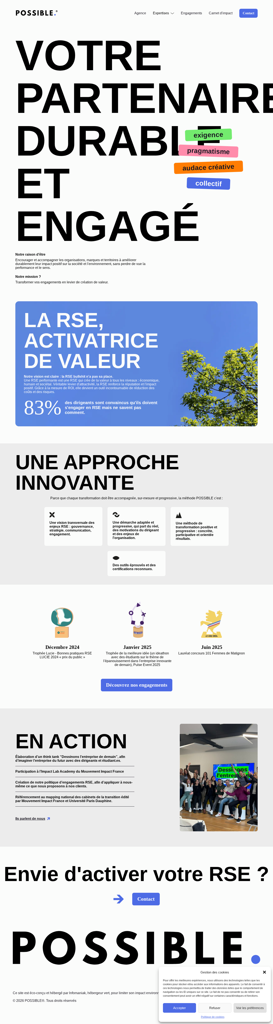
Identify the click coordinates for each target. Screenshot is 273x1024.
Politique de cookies (212, 1016)
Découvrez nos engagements (136, 685)
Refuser (214, 1008)
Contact (248, 13)
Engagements (191, 13)
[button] (264, 972)
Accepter (179, 1008)
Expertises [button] (161, 13)
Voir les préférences (250, 1008)
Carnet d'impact (220, 13)
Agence (140, 13)
